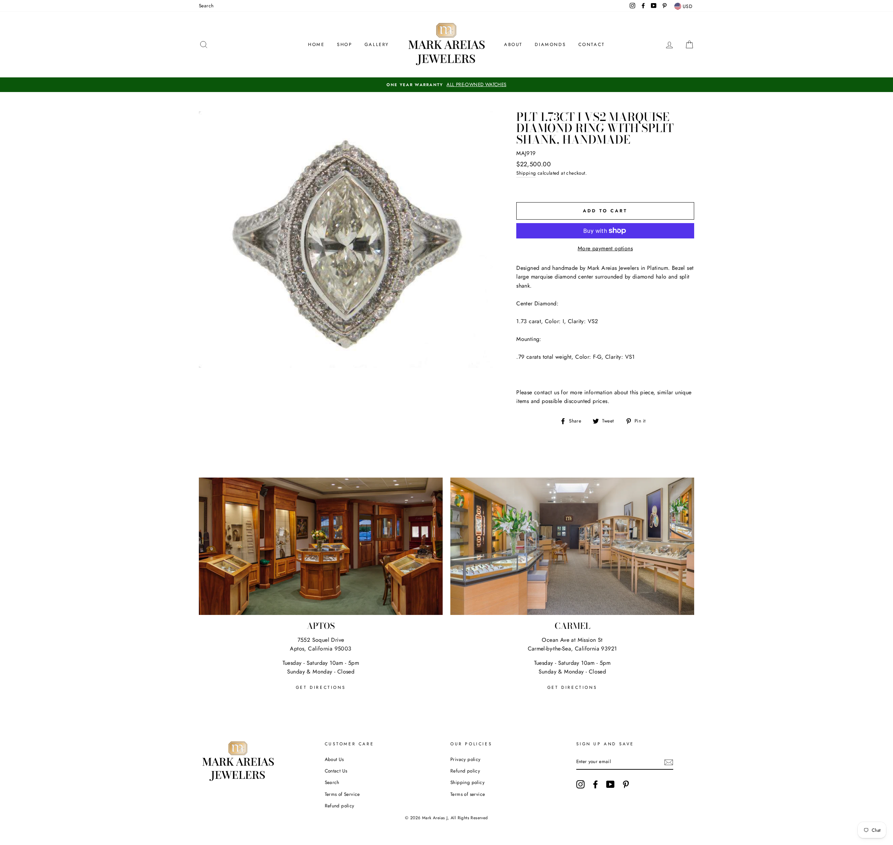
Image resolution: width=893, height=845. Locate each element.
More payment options (605, 248)
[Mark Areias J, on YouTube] (610, 784)
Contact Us (336, 770)
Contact (591, 44)
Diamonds (550, 44)
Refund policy (339, 805)
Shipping (526, 172)
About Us (334, 759)
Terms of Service (342, 794)
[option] (446, 85)
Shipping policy (467, 782)
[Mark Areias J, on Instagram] (580, 784)
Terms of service (467, 794)
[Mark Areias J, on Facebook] (595, 784)
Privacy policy (465, 759)
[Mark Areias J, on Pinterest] (626, 784)
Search (206, 5)
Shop (344, 44)
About (513, 44)
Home (316, 44)
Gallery (377, 44)
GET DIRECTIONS (321, 687)
